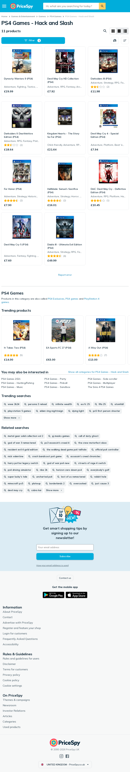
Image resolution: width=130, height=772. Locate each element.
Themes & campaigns (16, 700)
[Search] (102, 6)
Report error (65, 274)
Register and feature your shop (22, 628)
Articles (7, 716)
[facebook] (67, 756)
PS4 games (72, 298)
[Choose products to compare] (114, 40)
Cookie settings (12, 685)
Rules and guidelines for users (21, 658)
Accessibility (11, 644)
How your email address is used (52, 565)
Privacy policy (11, 674)
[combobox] (71, 6)
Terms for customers (15, 669)
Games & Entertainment (23, 16)
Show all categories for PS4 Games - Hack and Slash (98, 371)
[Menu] (4, 6)
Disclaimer (9, 664)
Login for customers (15, 633)
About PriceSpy (12, 611)
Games (42, 16)
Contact (8, 617)
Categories (9, 721)
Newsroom (9, 705)
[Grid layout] (113, 31)
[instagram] (61, 756)
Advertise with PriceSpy (18, 622)
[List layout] (119, 31)
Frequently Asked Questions (20, 639)
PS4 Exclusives (56, 298)
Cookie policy (11, 680)
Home (4, 16)
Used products (11, 727)
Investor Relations (14, 710)
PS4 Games (55, 16)
